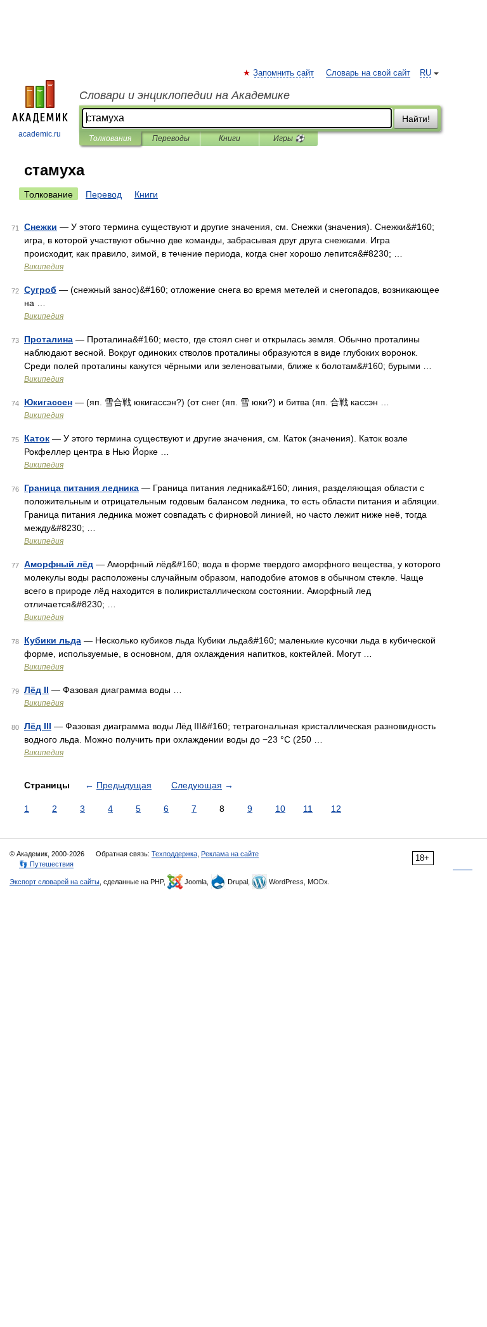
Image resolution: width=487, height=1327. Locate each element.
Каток (36, 438)
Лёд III (37, 726)
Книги (229, 138)
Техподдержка (174, 854)
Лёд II (36, 690)
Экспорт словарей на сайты (55, 882)
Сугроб (40, 290)
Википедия (43, 266)
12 (336, 809)
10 (280, 809)
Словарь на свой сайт (368, 73)
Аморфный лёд (58, 564)
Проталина (48, 339)
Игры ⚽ (288, 138)
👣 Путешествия (46, 864)
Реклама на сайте (230, 854)
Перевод (104, 194)
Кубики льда (52, 640)
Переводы (171, 138)
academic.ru (39, 134)
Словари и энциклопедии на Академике (184, 95)
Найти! (416, 119)
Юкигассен (48, 402)
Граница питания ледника (81, 488)
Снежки (40, 227)
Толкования (110, 138)
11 (308, 809)
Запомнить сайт (284, 73)
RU (425, 73)
